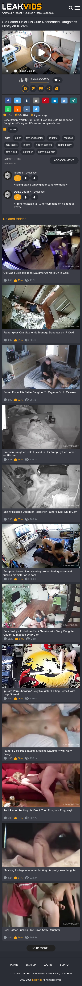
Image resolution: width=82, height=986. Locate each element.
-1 (34, 178)
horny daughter (46, 152)
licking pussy (65, 145)
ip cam (26, 145)
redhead (68, 138)
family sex (11, 152)
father (18, 138)
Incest (13, 129)
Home (14, 964)
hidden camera (44, 145)
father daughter (34, 138)
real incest (11, 145)
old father (28, 152)
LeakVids (37, 980)
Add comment (64, 160)
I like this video (21, 80)
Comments (11, 159)
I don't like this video (26, 80)
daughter (53, 138)
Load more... (41, 948)
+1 (26, 178)
